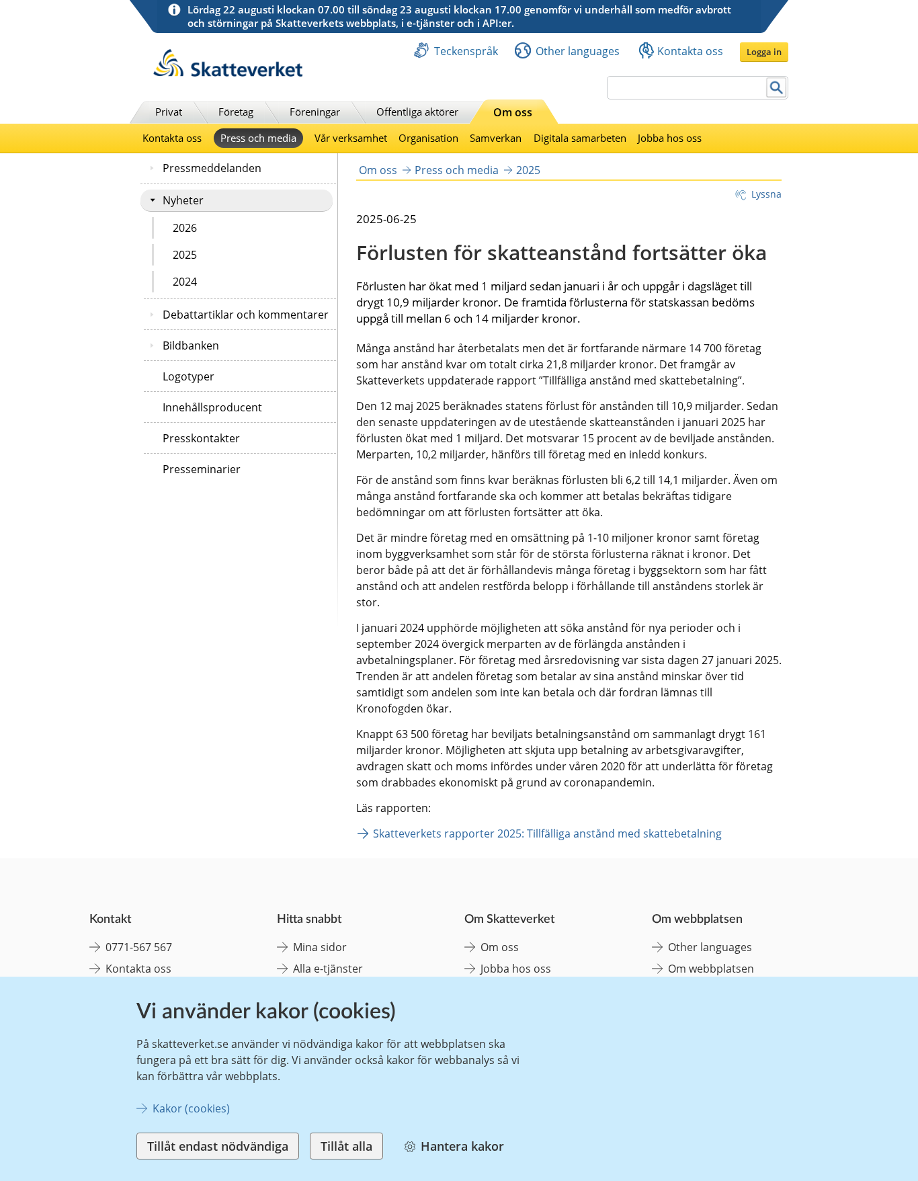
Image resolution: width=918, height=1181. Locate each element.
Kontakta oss (690, 51)
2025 (185, 254)
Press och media (258, 138)
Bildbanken (191, 345)
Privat (168, 111)
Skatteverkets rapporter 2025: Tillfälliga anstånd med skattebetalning (547, 833)
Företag (235, 111)
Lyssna (766, 194)
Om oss (512, 112)
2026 (185, 227)
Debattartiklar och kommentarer (246, 314)
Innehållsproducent (212, 407)
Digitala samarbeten (580, 138)
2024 (185, 281)
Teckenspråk (466, 51)
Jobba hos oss (670, 138)
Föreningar (315, 111)
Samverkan (495, 138)
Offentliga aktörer (417, 111)
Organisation (428, 138)
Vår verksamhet (351, 138)
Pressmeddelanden (212, 168)
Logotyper (188, 376)
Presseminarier (202, 469)
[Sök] (776, 88)
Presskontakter (201, 438)
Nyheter (183, 200)
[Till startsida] (227, 73)
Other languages (578, 51)
